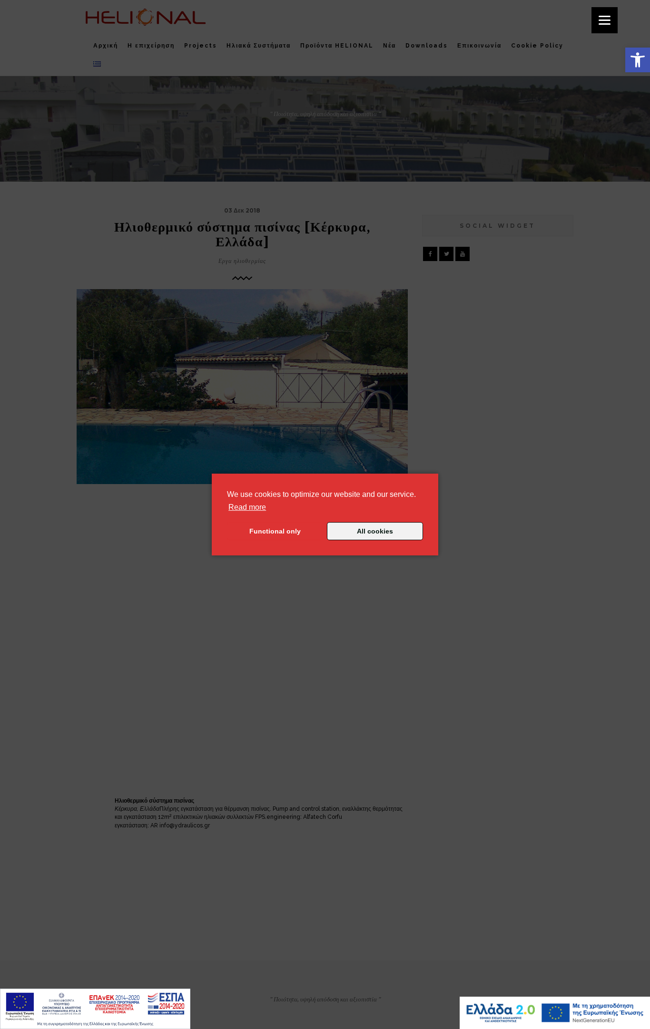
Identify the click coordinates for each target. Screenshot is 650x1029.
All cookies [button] (375, 531)
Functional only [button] (275, 531)
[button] (637, 60)
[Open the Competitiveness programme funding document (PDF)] (95, 1009)
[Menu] (604, 20)
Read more (247, 507)
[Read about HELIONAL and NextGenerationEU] (555, 1013)
